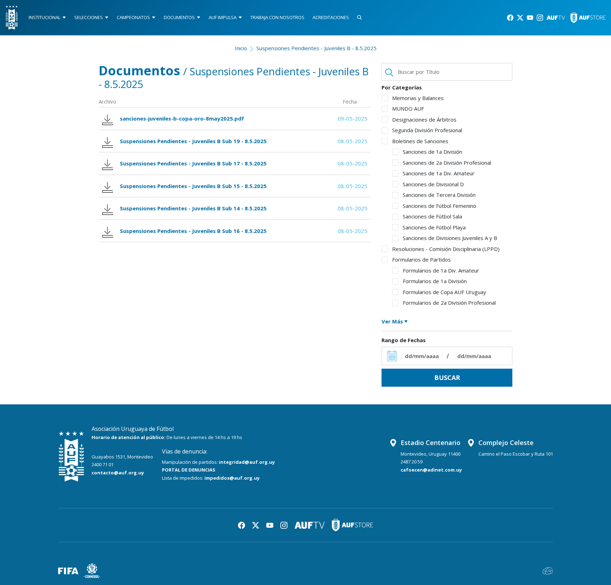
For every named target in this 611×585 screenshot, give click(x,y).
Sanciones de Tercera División (439, 194)
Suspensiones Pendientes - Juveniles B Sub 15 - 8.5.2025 (193, 185)
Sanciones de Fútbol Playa (434, 227)
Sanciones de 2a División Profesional (447, 162)
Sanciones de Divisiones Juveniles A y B (450, 237)
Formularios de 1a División (435, 281)
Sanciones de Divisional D (433, 184)
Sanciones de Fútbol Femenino (439, 205)
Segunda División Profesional (427, 130)
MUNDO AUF (408, 108)
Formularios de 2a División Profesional (449, 302)
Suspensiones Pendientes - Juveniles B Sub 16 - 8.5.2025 (193, 230)
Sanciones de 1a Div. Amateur (439, 173)
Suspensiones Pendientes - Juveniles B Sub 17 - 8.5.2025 (193, 163)
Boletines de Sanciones (420, 141)
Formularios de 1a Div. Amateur (441, 270)
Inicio (241, 48)
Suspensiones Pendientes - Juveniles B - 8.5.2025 (316, 48)
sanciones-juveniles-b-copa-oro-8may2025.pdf (182, 118)
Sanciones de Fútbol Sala (432, 216)
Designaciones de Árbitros (424, 119)
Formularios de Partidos (421, 259)
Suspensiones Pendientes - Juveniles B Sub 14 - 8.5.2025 (193, 208)
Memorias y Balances (418, 97)
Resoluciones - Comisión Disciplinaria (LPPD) (446, 248)
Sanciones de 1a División (432, 151)
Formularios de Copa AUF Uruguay (444, 292)
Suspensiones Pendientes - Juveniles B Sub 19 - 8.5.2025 (193, 141)
